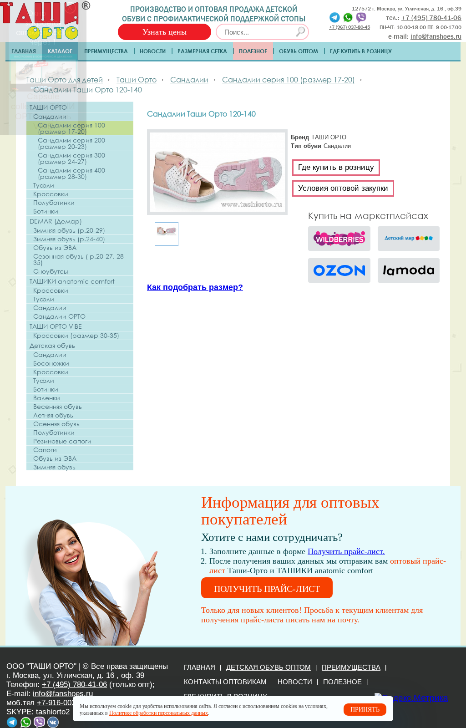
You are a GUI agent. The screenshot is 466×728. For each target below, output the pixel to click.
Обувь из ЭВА (54, 247)
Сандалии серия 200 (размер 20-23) (71, 143)
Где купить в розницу (361, 51)
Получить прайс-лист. (346, 551)
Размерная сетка (202, 51)
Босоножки (51, 363)
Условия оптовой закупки (343, 188)
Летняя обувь (53, 415)
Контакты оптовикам (225, 682)
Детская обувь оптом (268, 667)
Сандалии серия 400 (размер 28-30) (71, 173)
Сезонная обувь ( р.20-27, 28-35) (79, 259)
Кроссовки (50, 194)
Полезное (253, 51)
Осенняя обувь (56, 424)
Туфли (43, 185)
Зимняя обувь (54, 467)
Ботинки (45, 211)
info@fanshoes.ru (435, 36)
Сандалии (49, 116)
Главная (23, 51)
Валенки (46, 398)
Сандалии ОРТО (59, 316)
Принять (365, 709)
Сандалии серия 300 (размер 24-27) (71, 158)
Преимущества (106, 51)
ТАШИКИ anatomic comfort (72, 281)
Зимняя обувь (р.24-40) (69, 239)
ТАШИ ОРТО (48, 107)
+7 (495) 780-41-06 (74, 684)
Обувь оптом (298, 51)
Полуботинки (54, 202)
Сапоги (45, 450)
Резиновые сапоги (62, 441)
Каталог (60, 51)
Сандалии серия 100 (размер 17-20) (71, 128)
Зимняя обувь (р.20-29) (69, 230)
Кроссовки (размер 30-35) (76, 335)
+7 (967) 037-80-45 (349, 26)
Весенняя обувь (57, 406)
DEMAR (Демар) (56, 221)
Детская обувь (52, 345)
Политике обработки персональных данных (158, 713)
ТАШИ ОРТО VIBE (56, 326)
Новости (153, 51)
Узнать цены (164, 31)
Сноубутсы (50, 271)
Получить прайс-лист (267, 589)
